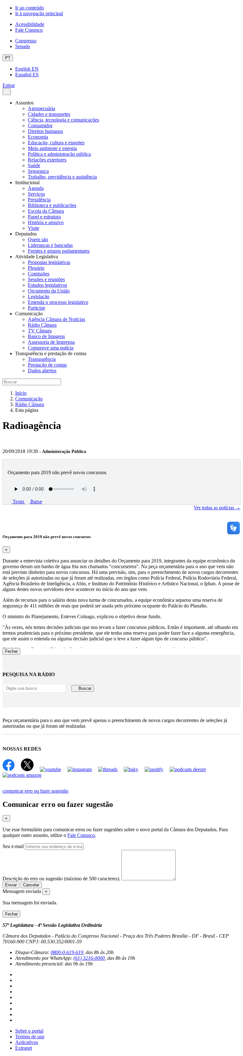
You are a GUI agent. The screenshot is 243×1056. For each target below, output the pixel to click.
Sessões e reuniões (46, 279)
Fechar (11, 651)
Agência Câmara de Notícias (56, 319)
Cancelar (31, 885)
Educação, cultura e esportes (56, 142)
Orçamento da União (49, 290)
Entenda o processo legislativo (58, 302)
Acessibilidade (29, 24)
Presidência (39, 199)
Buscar (84, 688)
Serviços (36, 194)
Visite (33, 228)
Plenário (36, 268)
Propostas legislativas (49, 262)
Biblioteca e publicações (52, 205)
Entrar (9, 85)
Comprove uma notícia (50, 347)
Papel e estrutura (44, 216)
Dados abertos (42, 370)
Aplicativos (26, 1042)
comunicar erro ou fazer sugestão (35, 791)
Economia (38, 137)
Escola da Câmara (46, 211)
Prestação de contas (47, 365)
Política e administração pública (59, 154)
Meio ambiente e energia (52, 148)
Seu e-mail (13, 846)
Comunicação (29, 398)
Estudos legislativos (47, 285)
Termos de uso (29, 1036)
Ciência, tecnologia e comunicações (63, 120)
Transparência (42, 359)
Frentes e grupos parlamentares (59, 251)
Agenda (36, 188)
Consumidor (40, 125)
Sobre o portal (29, 1031)
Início (21, 393)
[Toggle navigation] (7, 91)
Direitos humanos (45, 131)
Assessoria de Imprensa (51, 342)
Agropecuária (41, 108)
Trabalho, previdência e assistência (62, 176)
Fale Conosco (29, 30)
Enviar (11, 885)
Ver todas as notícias (217, 507)
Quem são (38, 239)
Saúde (34, 165)
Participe (36, 308)
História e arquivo (46, 222)
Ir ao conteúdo (29, 7)
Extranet (23, 1048)
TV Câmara (40, 330)
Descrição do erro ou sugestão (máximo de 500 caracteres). (61, 878)
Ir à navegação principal (39, 13)
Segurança (38, 171)
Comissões (38, 273)
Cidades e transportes (49, 114)
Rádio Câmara (42, 325)
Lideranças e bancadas (50, 245)
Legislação (38, 296)
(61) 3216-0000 (89, 958)
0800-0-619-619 (67, 952)
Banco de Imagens (46, 336)
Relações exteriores (47, 159)
